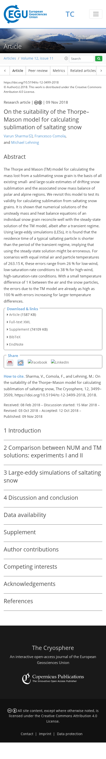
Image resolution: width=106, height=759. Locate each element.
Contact (27, 734)
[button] (66, 58)
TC (70, 14)
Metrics (59, 70)
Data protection (70, 734)
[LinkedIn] (60, 362)
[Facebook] (37, 362)
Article (17, 70)
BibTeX (14, 337)
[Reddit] (20, 362)
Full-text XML (19, 322)
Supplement (19, 329)
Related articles (83, 70)
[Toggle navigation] (95, 14)
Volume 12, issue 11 (37, 58)
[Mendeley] (10, 362)
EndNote (16, 344)
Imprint (45, 734)
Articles (10, 58)
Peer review (38, 70)
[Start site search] (98, 59)
